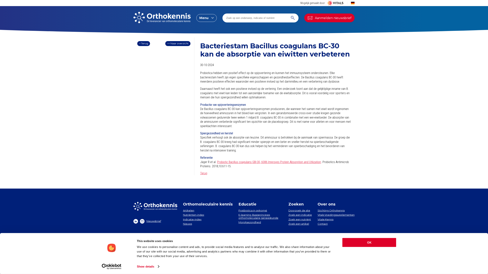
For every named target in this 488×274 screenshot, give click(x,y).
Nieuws (187, 223)
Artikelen (188, 210)
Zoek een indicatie (300, 214)
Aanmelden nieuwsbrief (333, 18)
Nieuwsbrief (153, 221)
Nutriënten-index (193, 214)
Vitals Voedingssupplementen (336, 214)
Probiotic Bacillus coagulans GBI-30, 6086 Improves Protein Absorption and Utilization (269, 162)
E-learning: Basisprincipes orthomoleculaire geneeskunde (258, 216)
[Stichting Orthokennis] (162, 18)
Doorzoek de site (299, 210)
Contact (323, 223)
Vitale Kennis (325, 219)
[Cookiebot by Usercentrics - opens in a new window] (111, 266)
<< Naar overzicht (178, 43)
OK (369, 242)
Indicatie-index (192, 219)
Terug (203, 173)
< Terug (143, 43)
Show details (145, 266)
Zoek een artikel (298, 223)
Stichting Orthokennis (331, 210)
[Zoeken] (293, 18)
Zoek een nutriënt (299, 219)
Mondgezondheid (249, 222)
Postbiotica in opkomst (252, 210)
